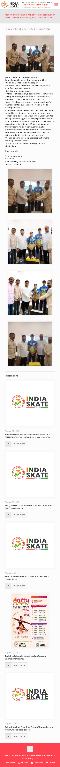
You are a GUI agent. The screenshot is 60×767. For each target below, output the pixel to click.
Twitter (51, 762)
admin (25, 29)
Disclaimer (10, 762)
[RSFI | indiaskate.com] (29, 4)
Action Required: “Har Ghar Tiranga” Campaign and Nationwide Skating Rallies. (29, 728)
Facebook (38, 762)
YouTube (24, 762)
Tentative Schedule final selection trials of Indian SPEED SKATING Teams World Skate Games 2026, (28, 436)
